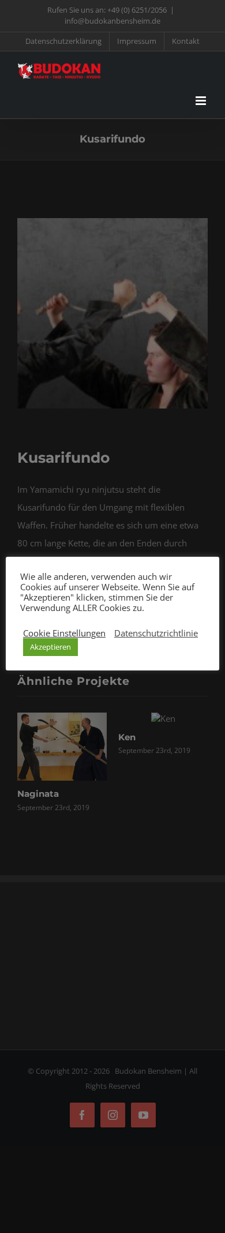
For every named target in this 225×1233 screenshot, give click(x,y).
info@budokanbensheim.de (112, 21)
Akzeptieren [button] (50, 647)
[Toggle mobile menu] (202, 101)
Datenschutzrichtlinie (156, 633)
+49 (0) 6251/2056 (137, 10)
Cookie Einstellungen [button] (64, 633)
